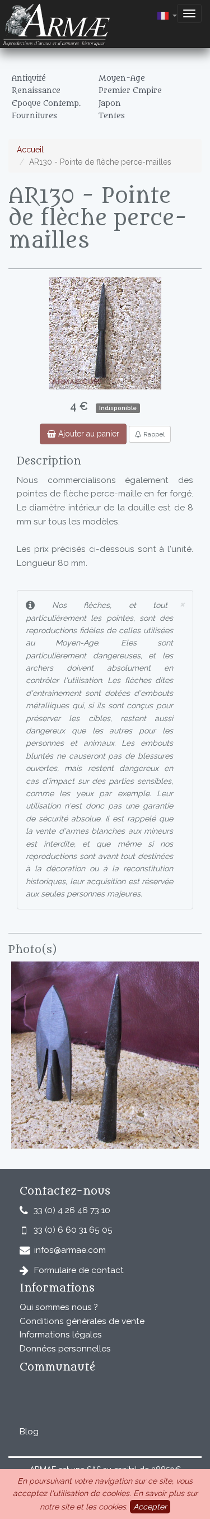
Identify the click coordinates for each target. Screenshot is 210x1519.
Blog (29, 1432)
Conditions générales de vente (82, 1321)
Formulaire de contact (79, 1270)
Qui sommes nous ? (59, 1307)
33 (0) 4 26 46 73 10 (72, 1210)
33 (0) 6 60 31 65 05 (73, 1230)
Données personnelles (65, 1349)
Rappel (153, 434)
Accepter (150, 1506)
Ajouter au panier (87, 433)
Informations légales (61, 1335)
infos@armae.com (70, 1250)
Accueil (30, 149)
